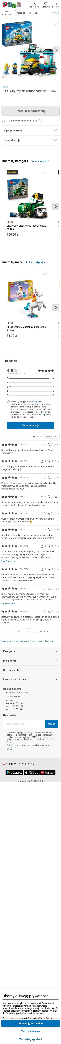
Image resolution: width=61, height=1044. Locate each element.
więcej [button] (9, 750)
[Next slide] (56, 49)
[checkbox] (4, 733)
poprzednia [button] (18, 631)
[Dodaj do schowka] (55, 23)
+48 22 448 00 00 (13, 697)
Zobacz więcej (38, 161)
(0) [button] (45, 445)
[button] (30, 1039)
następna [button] (44, 631)
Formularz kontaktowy (17, 692)
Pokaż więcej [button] (7, 561)
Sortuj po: (37, 437)
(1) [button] (45, 513)
